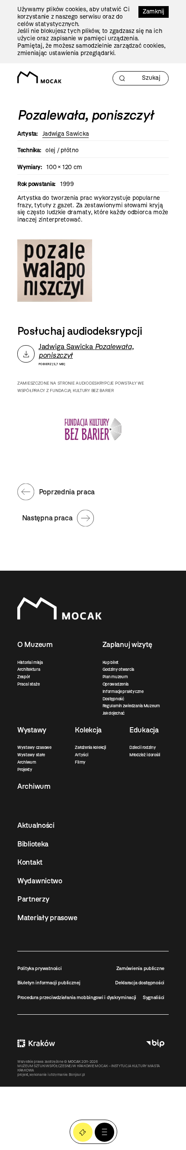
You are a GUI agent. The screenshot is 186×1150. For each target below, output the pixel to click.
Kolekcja (88, 729)
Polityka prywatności (39, 968)
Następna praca (47, 517)
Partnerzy (33, 899)
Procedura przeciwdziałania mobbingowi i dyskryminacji (76, 997)
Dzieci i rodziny (142, 747)
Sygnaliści (153, 997)
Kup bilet (111, 662)
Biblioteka (32, 844)
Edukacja (144, 729)
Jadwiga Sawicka (65, 133)
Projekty (24, 769)
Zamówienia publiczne (140, 968)
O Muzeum (35, 644)
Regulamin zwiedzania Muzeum (131, 705)
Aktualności (36, 825)
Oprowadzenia (116, 684)
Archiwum (26, 762)
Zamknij (153, 11)
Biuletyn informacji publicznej (48, 983)
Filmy (80, 762)
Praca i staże (28, 684)
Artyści (81, 754)
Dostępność (113, 698)
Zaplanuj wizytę (127, 644)
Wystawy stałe (31, 754)
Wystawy (31, 729)
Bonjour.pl (77, 1074)
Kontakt (29, 862)
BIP (155, 1043)
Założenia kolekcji (90, 747)
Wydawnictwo (39, 880)
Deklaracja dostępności (139, 983)
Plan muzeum (115, 676)
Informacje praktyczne (123, 691)
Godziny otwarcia (119, 669)
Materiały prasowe (47, 917)
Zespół (23, 676)
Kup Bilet (83, 1132)
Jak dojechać (114, 713)
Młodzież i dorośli (144, 754)
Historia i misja (30, 662)
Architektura (28, 669)
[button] (104, 1132)
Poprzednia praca (67, 491)
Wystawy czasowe (34, 747)
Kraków (36, 1043)
